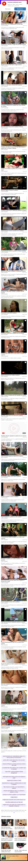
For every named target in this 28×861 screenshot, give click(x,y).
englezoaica (14, 797)
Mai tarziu (7, 9)
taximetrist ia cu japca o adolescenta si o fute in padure (14, 783)
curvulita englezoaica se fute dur (14, 802)
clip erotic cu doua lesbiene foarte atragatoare (14, 772)
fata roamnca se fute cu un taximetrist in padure (14, 787)
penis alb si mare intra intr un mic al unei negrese (14, 760)
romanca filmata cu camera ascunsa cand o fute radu (14, 764)
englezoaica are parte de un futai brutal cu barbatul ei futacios (14, 805)
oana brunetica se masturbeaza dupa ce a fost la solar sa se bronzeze (14, 757)
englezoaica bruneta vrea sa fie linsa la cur (14, 799)
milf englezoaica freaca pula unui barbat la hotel (14, 777)
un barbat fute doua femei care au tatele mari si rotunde (14, 768)
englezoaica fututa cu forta (14, 780)
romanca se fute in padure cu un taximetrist (14, 794)
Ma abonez (20, 9)
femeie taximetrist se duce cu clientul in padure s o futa (14, 791)
